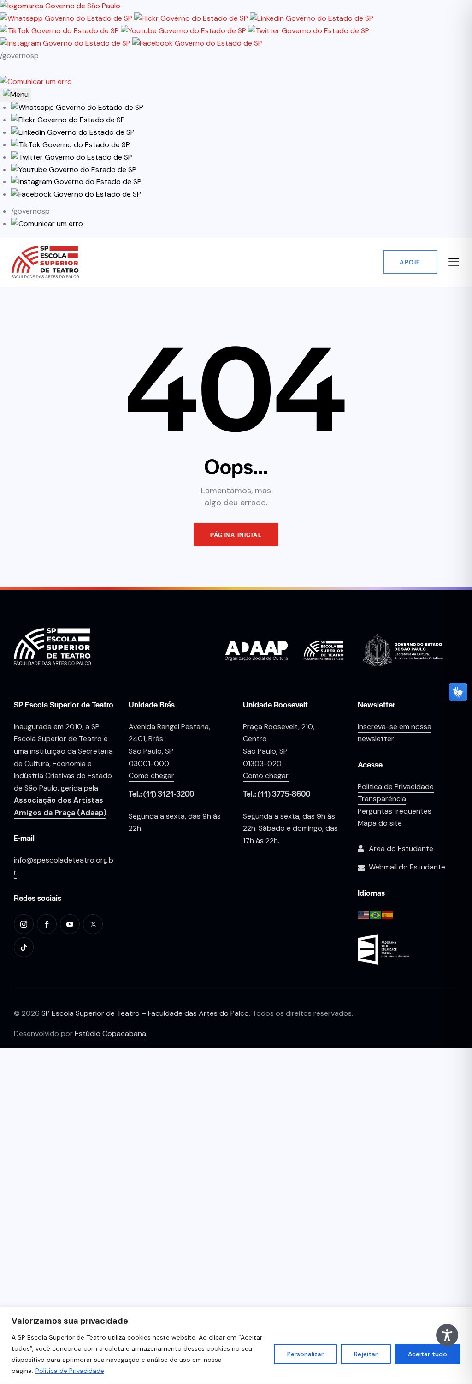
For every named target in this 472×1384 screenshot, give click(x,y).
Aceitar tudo (427, 1354)
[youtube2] (70, 924)
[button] (77, 107)
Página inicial (236, 534)
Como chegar (151, 775)
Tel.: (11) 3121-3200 (161, 793)
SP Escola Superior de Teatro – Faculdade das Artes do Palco (145, 1013)
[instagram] (24, 924)
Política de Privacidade (69, 1370)
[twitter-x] (93, 924)
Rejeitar (366, 1354)
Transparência (382, 798)
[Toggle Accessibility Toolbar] (447, 1335)
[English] (364, 914)
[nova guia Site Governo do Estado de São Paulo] (60, 6)
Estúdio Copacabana (110, 1033)
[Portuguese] (376, 914)
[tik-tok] (24, 947)
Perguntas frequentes (394, 811)
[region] (236, 1345)
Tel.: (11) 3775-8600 (276, 793)
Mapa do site (380, 823)
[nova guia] (36, 81)
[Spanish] (388, 914)
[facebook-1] (47, 924)
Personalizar (305, 1354)
